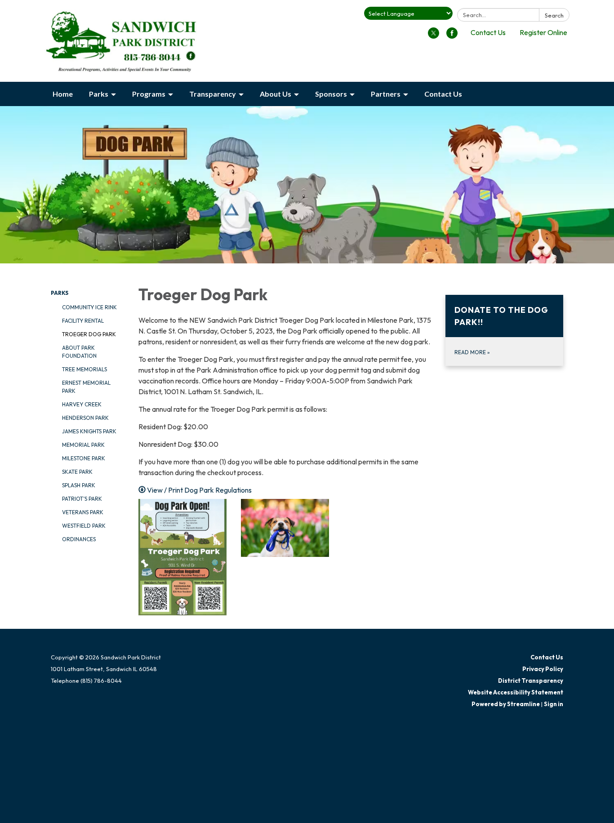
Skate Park (77, 471)
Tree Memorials (84, 369)
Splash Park (78, 485)
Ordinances (79, 539)
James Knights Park (89, 431)
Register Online (543, 32)
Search (554, 15)
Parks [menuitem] (98, 93)
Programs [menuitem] (148, 93)
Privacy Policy (542, 668)
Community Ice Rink (89, 307)
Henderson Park (85, 417)
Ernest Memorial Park (86, 386)
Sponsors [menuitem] (331, 93)
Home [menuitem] (63, 93)
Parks (59, 292)
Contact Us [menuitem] (443, 93)
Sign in (553, 703)
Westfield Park (84, 525)
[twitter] (433, 35)
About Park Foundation (79, 351)
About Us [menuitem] (275, 93)
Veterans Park (82, 512)
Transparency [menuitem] (212, 93)
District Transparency (530, 680)
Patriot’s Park (82, 498)
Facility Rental (83, 320)
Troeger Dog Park (89, 334)
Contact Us (488, 32)
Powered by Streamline (506, 703)
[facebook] (452, 35)
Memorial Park (83, 444)
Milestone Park (83, 458)
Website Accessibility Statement (515, 692)
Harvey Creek (82, 404)
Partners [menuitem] (385, 93)
